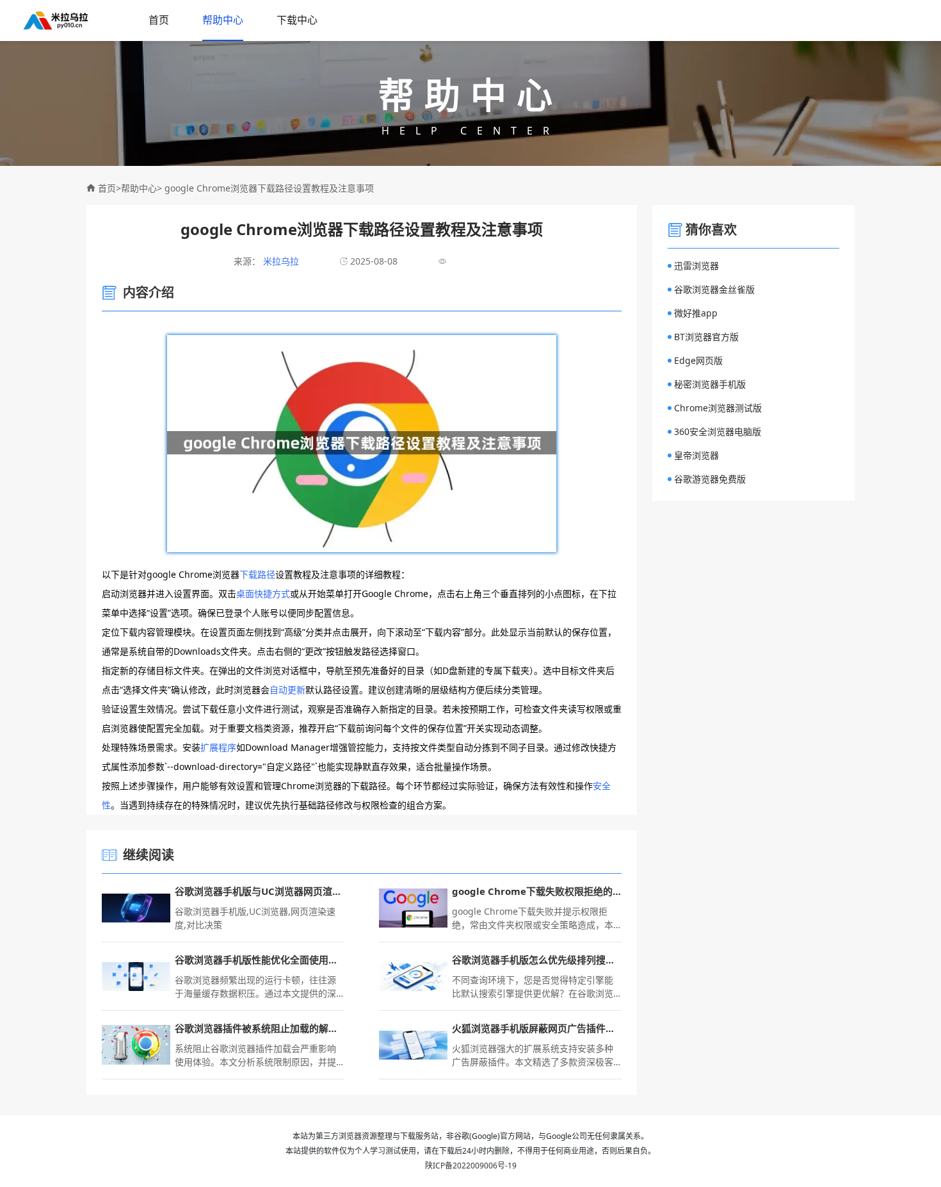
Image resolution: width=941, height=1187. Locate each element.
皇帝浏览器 (696, 455)
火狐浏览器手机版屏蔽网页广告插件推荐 (537, 1028)
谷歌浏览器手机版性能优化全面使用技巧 (259, 959)
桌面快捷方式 (263, 593)
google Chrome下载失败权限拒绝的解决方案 (537, 891)
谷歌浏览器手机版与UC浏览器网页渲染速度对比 (259, 891)
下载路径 (257, 574)
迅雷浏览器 (696, 265)
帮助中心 (222, 20)
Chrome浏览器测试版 (718, 408)
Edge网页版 (698, 360)
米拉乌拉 (280, 261)
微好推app (696, 313)
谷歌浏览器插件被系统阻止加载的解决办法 (259, 1028)
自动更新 (287, 690)
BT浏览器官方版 (706, 337)
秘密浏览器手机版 (710, 384)
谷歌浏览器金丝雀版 (714, 289)
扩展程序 (218, 747)
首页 (159, 20)
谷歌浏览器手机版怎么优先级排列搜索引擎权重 (537, 959)
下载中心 (297, 20)
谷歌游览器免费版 (710, 479)
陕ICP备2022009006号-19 (471, 1165)
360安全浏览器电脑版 (717, 431)
